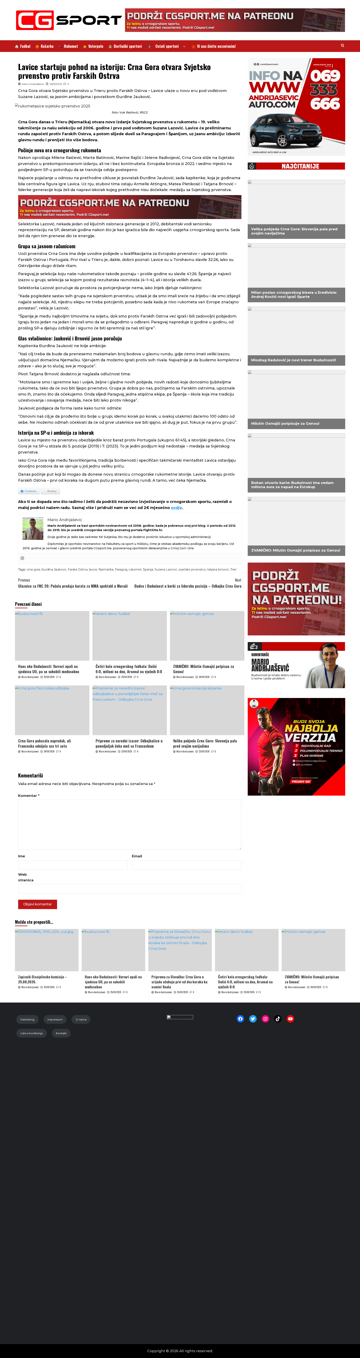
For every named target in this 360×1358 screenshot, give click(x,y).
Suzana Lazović (166, 569)
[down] (184, 47)
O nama (81, 1019)
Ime (21, 856)
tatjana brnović (218, 569)
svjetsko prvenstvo (192, 569)
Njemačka (106, 569)
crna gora (33, 569)
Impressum (55, 1019)
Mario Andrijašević (33, 84)
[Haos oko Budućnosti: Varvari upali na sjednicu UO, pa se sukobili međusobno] (52, 636)
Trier (233, 569)
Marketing (27, 1019)
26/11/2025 (56, 84)
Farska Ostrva (78, 569)
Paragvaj (121, 569)
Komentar (29, 796)
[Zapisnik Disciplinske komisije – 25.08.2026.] (47, 950)
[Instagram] (22, 558)
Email (137, 856)
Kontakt (61, 1033)
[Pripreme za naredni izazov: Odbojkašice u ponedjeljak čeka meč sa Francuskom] (129, 710)
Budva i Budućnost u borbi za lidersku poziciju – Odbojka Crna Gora (187, 583)
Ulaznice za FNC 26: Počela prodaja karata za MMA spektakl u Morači (73, 583)
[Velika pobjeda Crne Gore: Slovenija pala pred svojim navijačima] (207, 710)
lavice (93, 569)
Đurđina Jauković (53, 569)
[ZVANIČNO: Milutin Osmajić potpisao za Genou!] (207, 636)
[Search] (342, 45)
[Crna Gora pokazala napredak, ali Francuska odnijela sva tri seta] (52, 710)
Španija (148, 569)
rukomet (135, 569)
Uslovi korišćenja (31, 1033)
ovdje (176, 507)
